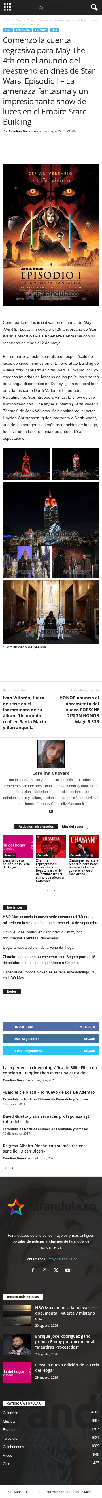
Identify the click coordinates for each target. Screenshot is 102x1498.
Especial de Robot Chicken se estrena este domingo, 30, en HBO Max (49, 975)
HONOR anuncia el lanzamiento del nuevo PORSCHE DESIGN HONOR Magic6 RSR (79, 709)
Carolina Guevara (22, 131)
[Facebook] (8, 152)
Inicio (6, 20)
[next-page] (54, 890)
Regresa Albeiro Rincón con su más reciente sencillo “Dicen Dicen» (45, 1148)
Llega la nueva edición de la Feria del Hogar (16, 863)
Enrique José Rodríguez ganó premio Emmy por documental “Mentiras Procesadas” (42, 935)
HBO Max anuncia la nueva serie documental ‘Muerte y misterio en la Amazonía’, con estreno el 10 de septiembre (50, 920)
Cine (19, 20)
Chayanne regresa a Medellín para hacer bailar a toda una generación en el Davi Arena (83, 867)
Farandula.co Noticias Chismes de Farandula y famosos (45, 1099)
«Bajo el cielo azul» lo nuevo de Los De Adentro (49, 1092)
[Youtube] (51, 812)
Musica (9, 1421)
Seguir (89, 1039)
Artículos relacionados (36, 826)
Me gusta (87, 1027)
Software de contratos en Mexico (70, 1492)
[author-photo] (51, 754)
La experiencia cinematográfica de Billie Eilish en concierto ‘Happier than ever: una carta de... (50, 1070)
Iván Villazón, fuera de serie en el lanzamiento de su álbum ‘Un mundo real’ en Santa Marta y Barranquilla (24, 712)
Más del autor (73, 826)
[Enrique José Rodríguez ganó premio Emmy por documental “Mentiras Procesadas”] (17, 1344)
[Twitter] (21, 152)
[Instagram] (46, 1271)
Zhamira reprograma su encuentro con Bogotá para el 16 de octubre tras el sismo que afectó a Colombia (50, 870)
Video (7, 1455)
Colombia (23, 30)
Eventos (40, 30)
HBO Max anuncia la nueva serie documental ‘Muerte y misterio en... (66, 1313)
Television (11, 1438)
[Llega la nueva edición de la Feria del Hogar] (18, 846)
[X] (57, 1271)
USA (54, 30)
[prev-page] (47, 890)
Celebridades (13, 1447)
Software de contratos (24, 1492)
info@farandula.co (62, 1259)
